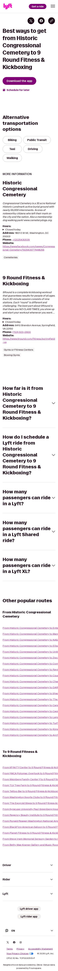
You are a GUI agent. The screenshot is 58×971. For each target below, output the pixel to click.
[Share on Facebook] (41, 21)
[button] (52, 6)
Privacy (20, 949)
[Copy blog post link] (51, 21)
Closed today (13, 229)
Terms (9, 949)
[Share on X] (31, 21)
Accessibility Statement (40, 949)
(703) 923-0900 (21, 332)
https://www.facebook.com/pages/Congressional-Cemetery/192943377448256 (29, 248)
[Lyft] (8, 6)
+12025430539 (21, 239)
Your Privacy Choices (17, 953)
